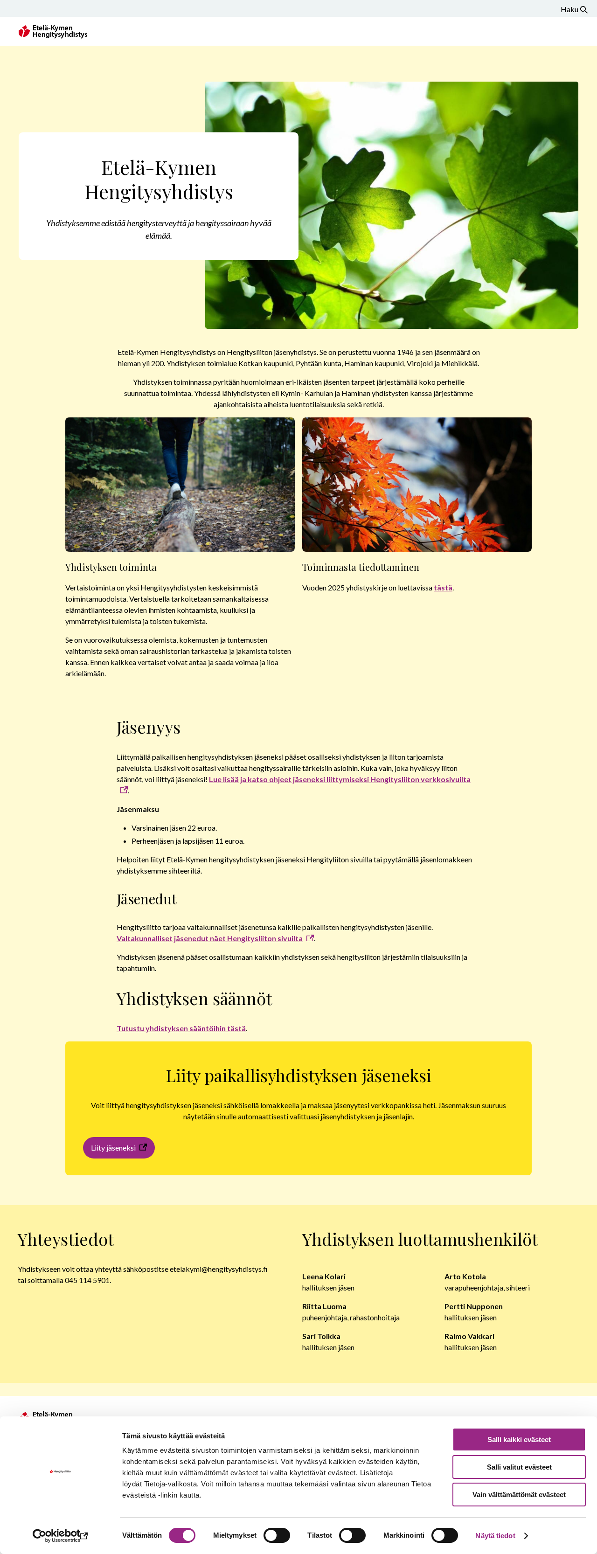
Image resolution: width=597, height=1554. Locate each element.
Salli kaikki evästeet (519, 1439)
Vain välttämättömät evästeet (519, 1494)
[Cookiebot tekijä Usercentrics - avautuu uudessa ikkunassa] (60, 1536)
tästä (443, 587)
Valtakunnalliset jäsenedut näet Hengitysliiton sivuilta (210, 938)
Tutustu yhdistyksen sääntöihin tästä (181, 1028)
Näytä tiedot (495, 1536)
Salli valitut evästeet (519, 1467)
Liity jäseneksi (113, 1147)
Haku (569, 9)
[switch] (277, 1535)
